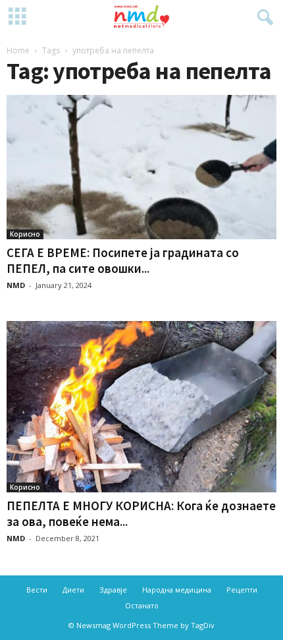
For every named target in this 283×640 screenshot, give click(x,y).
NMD (16, 285)
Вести (36, 590)
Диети (73, 590)
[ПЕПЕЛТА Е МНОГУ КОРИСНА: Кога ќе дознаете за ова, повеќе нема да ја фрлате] (141, 406)
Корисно (25, 234)
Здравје (113, 590)
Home (18, 50)
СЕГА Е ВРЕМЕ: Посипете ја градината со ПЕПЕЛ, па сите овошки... (123, 260)
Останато (142, 605)
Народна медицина (176, 590)
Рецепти (241, 590)
